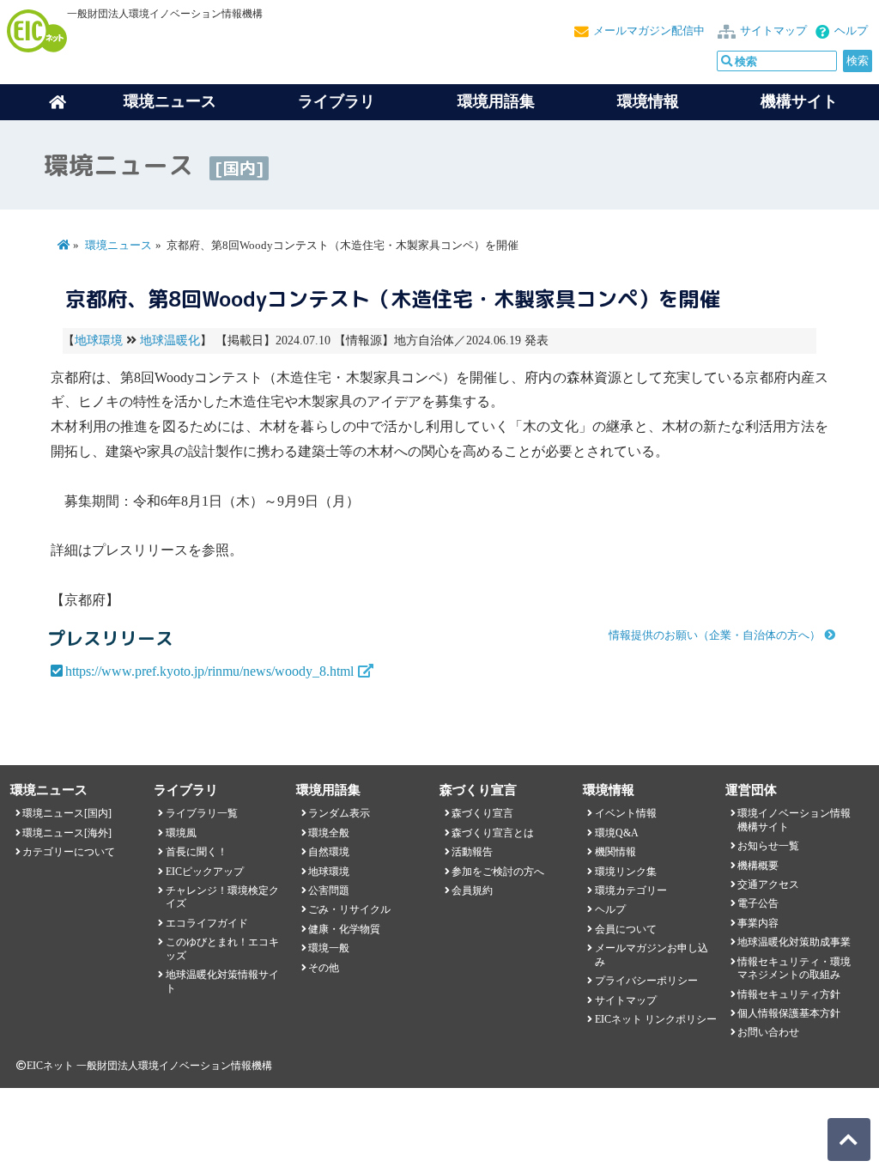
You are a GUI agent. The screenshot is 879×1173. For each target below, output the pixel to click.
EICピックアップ (205, 872)
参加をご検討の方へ (498, 872)
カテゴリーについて (68, 852)
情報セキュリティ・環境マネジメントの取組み (794, 968)
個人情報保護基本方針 (788, 1013)
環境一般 (328, 948)
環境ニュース (118, 246)
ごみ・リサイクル (349, 909)
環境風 (181, 833)
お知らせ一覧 (768, 846)
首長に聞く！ (196, 852)
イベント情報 (626, 813)
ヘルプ (851, 31)
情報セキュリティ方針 (788, 994)
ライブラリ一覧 (202, 813)
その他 (323, 968)
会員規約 (472, 890)
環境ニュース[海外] (67, 833)
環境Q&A (617, 833)
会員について (626, 929)
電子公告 (758, 903)
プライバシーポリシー (646, 981)
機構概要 (758, 866)
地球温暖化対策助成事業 (794, 942)
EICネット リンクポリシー (656, 1019)
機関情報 (615, 852)
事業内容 (758, 923)
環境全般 (328, 833)
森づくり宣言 (482, 813)
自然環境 (328, 852)
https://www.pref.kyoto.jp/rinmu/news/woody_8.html (209, 671)
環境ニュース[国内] (67, 813)
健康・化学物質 (344, 929)
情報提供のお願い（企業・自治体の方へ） (715, 635)
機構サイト (799, 101)
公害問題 (328, 890)
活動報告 (472, 852)
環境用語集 (496, 101)
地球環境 (99, 340)
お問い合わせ (768, 1032)
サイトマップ (773, 31)
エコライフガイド (207, 923)
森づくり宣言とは (493, 833)
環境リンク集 (626, 872)
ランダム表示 (339, 813)
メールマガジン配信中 (649, 31)
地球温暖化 (170, 340)
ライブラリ (336, 101)
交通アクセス (768, 884)
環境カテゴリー (631, 890)
